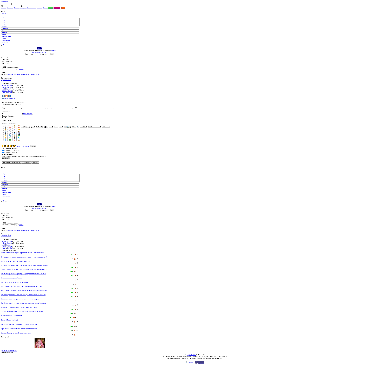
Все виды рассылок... (39, 52)
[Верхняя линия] (32, 127)
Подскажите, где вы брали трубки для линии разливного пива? (23, 253)
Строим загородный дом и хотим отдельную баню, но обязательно (24, 269)
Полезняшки (31, 8)
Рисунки (57, 8)
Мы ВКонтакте (9, 98)
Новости (10, 8)
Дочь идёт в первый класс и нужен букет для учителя (19, 307)
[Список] (45, 127)
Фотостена (4, 32)
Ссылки (45, 8)
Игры (63, 8)
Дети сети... (5, 2)
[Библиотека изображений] (70, 127)
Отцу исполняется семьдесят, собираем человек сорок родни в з (23, 311)
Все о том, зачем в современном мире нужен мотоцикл (20, 299)
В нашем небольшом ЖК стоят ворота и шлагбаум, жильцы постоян (24, 265)
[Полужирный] (22, 127)
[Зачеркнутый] (29, 127)
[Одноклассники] (6, 96)
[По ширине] (42, 127)
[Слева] (39, 127)
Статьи (39, 8)
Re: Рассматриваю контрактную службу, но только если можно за (23, 274)
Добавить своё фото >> (9, 351)
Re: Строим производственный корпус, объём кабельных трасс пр (24, 290)
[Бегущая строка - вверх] (52, 127)
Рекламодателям (6, 40)
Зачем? (53, 50)
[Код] (78, 127)
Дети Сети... (191, 355)
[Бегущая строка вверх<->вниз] (62, 127)
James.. (4, 85)
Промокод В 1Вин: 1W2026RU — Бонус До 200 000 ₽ (19, 324)
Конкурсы (23, 8)
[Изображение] (68, 127)
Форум (16, 8)
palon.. (4, 87)
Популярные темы (9, 20)
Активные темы (8, 22)
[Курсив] (24, 127)
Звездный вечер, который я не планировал (16, 333)
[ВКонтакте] (3, 96)
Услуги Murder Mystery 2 (9, 320)
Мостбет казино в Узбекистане (11, 316)
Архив (5, 24)
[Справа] (34, 127)
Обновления (7, 19)
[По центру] (37, 127)
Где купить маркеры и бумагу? (11, 278)
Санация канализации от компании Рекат (15, 261)
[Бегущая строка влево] (55, 127)
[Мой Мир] (9, 96)
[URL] (65, 127)
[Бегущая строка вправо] (57, 127)
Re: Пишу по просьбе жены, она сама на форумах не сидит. (21, 286)
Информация (5, 44)
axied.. (4, 92)
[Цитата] (75, 127)
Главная (3, 8)
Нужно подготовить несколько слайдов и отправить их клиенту (23, 295)
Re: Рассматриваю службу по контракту (15, 282)
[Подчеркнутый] (27, 127)
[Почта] (73, 127)
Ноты (51, 8)
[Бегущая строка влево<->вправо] (60, 127)
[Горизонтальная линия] (47, 127)
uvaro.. (21, 69)
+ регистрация (6, 80)
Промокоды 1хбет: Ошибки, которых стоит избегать (19, 329)
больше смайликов (23, 146)
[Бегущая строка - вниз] (50, 127)
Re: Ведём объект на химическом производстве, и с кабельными (23, 303)
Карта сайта (5, 42)
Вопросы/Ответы (6, 36)
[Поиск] (1, 6)
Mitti (3, 89)
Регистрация (27, 114)
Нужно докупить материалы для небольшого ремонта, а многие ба (24, 257)
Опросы (4, 38)
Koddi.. (4, 91)
